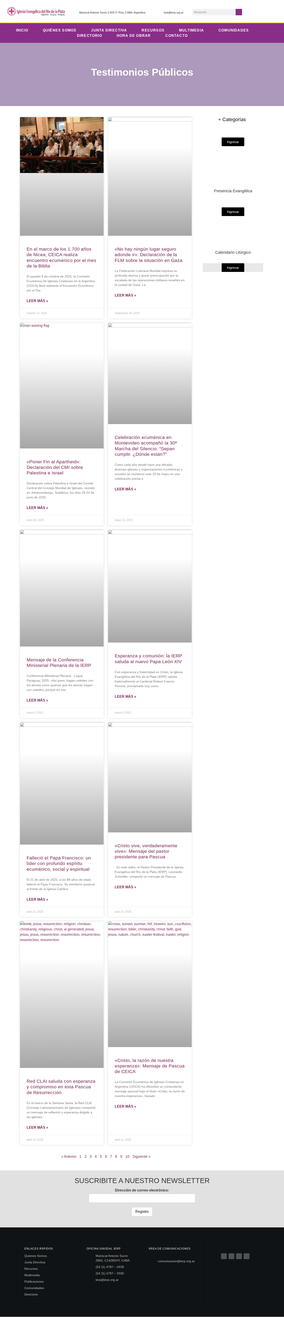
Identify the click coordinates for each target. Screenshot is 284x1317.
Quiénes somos (60, 30)
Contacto (176, 35)
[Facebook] (224, 1256)
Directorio (89, 35)
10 (127, 1156)
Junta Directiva (109, 30)
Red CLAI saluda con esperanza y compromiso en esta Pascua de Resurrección (61, 1087)
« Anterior (68, 1156)
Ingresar (233, 267)
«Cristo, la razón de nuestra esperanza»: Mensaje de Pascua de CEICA (150, 1066)
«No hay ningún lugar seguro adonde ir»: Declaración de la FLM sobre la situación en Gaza (148, 254)
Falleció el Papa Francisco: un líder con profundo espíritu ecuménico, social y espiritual (59, 863)
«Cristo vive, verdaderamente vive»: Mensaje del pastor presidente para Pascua (146, 851)
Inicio (22, 30)
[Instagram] (265, 11)
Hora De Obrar (134, 35)
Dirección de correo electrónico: (142, 1190)
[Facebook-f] (247, 11)
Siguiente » (141, 1156)
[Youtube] (274, 11)
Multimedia (191, 30)
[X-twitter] (256, 11)
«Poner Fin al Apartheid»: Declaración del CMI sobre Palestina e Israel (55, 467)
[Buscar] (239, 12)
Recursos (153, 30)
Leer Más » (37, 301)
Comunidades (234, 30)
